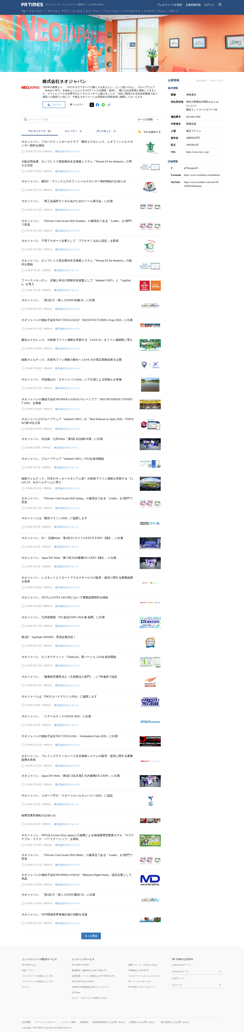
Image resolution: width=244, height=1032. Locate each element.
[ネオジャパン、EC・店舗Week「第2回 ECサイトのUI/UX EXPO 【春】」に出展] (91, 543)
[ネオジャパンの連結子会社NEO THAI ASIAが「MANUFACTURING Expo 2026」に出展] (91, 325)
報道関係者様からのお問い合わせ (109, 1022)
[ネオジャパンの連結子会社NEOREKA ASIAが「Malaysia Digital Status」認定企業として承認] (91, 880)
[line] (103, 105)
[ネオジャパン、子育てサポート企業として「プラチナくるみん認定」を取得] (91, 246)
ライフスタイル (131, 11)
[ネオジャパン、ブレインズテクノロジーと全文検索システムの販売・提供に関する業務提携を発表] (91, 761)
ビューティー (93, 11)
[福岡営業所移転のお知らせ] (91, 820)
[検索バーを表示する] (220, 4)
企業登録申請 (193, 4)
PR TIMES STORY (80, 965)
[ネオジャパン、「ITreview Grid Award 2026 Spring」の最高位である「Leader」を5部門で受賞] (91, 503)
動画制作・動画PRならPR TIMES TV (89, 970)
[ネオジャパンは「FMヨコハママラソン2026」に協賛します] (91, 702)
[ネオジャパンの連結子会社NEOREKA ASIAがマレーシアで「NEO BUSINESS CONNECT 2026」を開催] (91, 404)
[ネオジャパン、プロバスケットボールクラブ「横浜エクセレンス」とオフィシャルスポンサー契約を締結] (91, 147)
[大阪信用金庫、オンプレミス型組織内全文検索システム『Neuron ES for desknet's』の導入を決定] (91, 167)
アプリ (65, 11)
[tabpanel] (91, 537)
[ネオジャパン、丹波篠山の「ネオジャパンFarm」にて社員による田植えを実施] (91, 385)
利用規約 (84, 1022)
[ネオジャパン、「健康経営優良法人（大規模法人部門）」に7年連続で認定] (91, 682)
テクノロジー (36, 11)
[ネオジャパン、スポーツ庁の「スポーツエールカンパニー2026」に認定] (91, 801)
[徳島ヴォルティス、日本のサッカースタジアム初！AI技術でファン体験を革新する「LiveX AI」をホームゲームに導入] (91, 484)
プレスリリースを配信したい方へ (38, 981)
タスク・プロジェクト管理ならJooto (89, 998)
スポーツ (174, 11)
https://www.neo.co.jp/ (197, 152)
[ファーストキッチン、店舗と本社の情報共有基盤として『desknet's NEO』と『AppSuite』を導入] (91, 285)
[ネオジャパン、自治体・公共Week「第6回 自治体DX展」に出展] (91, 444)
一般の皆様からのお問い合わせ (174, 1022)
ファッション (111, 11)
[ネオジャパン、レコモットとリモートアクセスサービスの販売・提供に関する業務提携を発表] (91, 583)
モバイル (53, 11)
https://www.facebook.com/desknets (202, 175)
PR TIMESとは (29, 965)
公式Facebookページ (181, 965)
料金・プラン (28, 970)
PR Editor (76, 992)
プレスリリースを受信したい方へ (38, 976)
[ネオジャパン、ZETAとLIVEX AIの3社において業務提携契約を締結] (91, 602)
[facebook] (97, 105)
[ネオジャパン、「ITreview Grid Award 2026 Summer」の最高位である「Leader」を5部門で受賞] (91, 226)
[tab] (39, 131)
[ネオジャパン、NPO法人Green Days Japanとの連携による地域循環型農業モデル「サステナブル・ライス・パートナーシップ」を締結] (91, 840)
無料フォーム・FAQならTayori (142, 965)
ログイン (209, 4)
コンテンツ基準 (68, 1022)
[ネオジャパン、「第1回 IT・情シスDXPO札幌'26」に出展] (91, 305)
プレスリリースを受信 (169, 4)
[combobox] (148, 120)
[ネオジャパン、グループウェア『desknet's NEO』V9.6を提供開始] (91, 464)
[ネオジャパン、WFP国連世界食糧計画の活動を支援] (91, 920)
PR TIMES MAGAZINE (83, 981)
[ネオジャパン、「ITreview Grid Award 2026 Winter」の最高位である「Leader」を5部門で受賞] (91, 860)
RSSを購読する (152, 132)
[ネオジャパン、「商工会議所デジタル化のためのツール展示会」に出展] (91, 206)
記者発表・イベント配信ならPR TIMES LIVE (93, 976)
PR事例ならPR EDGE (138, 970)
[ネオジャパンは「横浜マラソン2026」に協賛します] (91, 523)
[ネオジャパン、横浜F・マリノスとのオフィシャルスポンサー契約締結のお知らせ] (91, 186)
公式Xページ (178, 978)
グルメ (161, 11)
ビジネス (149, 11)
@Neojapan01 (191, 168)
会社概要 (26, 1022)
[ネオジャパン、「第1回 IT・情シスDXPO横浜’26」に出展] (91, 900)
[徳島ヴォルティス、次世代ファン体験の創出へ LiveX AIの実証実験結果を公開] (91, 365)
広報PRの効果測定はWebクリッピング (90, 987)
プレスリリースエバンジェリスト (144, 976)
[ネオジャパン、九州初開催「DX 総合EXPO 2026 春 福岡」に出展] (91, 622)
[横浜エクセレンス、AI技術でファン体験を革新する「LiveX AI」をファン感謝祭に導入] (91, 345)
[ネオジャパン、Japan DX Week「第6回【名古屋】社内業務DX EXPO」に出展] (91, 781)
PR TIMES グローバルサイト (142, 987)
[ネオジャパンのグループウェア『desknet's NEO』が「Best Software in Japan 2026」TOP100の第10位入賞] (91, 424)
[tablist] (72, 131)
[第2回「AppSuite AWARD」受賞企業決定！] (91, 642)
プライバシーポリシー (45, 1022)
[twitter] (92, 105)
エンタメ (77, 11)
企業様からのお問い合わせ (142, 1022)
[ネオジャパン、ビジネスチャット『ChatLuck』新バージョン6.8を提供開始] (91, 662)
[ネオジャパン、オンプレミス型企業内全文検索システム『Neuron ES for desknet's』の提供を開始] (91, 266)
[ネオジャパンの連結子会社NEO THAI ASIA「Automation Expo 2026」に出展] (91, 741)
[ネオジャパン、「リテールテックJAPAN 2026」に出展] (91, 721)
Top (23, 11)
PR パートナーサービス (139, 981)
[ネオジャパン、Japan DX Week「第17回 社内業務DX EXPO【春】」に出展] (91, 563)
